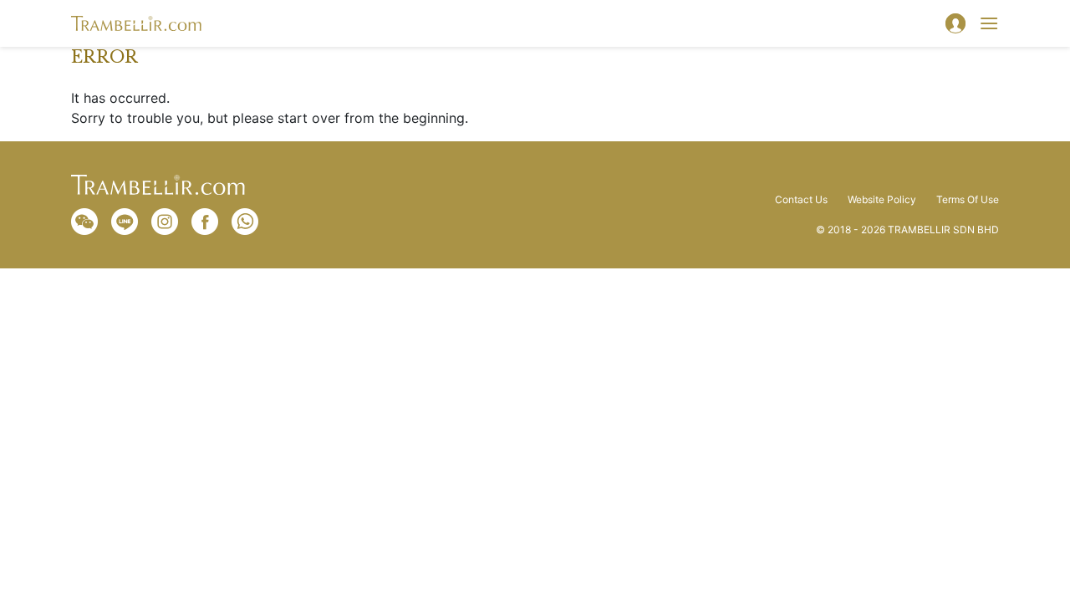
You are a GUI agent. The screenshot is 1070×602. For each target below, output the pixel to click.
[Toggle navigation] (989, 23)
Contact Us (801, 200)
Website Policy (882, 200)
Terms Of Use (967, 200)
